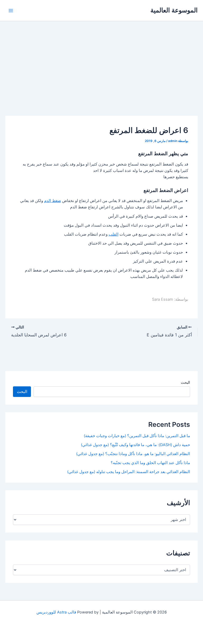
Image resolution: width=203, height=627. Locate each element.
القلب (113, 234)
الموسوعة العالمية (174, 10)
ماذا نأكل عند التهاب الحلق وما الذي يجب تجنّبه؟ (150, 462)
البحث (185, 382)
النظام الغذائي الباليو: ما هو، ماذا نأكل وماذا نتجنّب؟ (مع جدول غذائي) (133, 453)
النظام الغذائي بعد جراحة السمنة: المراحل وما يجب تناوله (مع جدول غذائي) (128, 471)
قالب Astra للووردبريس (56, 612)
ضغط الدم (52, 200)
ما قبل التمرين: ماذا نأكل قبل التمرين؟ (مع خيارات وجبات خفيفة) (137, 435)
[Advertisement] (101, 61)
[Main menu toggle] (10, 10)
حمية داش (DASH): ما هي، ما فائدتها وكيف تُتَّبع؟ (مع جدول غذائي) (135, 444)
